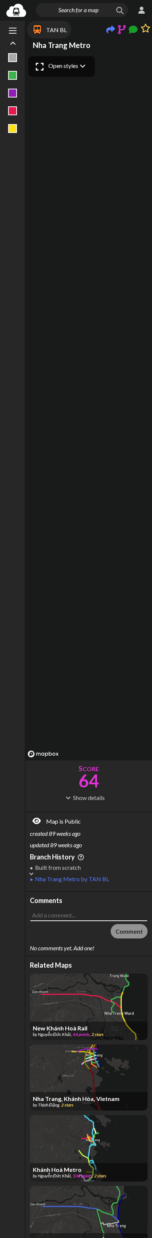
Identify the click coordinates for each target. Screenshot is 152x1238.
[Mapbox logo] (43, 754)
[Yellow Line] (12, 128)
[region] (88, 406)
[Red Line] (12, 111)
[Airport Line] (12, 57)
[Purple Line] (12, 93)
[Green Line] (12, 75)
